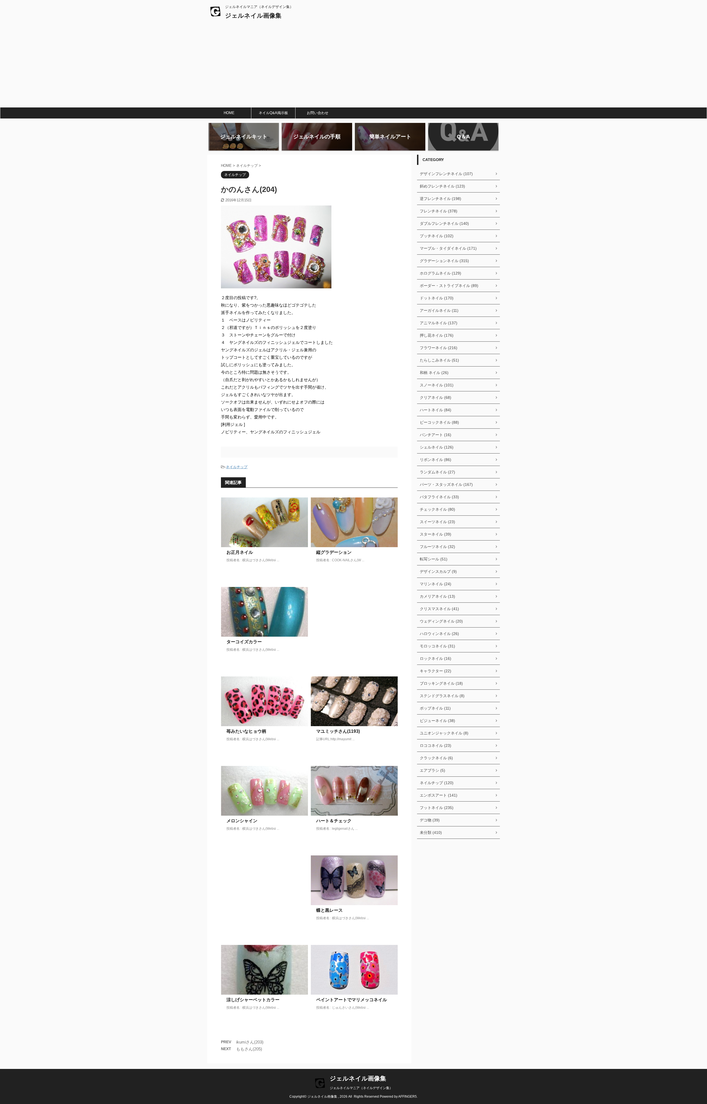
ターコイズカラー (244, 641)
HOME (229, 113)
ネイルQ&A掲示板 (273, 113)
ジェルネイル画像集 (253, 15)
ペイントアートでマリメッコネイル (351, 999)
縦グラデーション (334, 552)
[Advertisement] (353, 65)
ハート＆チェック (334, 820)
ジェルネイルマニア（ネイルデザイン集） (361, 1088)
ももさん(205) (249, 1049)
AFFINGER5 (407, 1096)
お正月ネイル (239, 552)
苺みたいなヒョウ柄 (246, 731)
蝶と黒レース (329, 910)
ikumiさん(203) (249, 1042)
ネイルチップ (236, 467)
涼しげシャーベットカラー (252, 999)
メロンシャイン (241, 820)
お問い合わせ (317, 113)
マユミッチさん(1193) (338, 731)
